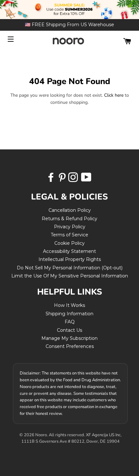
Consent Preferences (70, 346)
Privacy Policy (69, 227)
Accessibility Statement (69, 251)
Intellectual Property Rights (69, 259)
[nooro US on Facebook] (51, 179)
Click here (113, 95)
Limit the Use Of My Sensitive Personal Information (69, 276)
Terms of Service (69, 235)
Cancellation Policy (69, 210)
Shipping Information (69, 314)
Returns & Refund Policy (69, 219)
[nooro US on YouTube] (86, 179)
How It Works (69, 305)
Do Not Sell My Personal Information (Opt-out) (70, 268)
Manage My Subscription (69, 338)
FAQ (70, 322)
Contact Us (69, 330)
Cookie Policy (69, 243)
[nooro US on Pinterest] (62, 179)
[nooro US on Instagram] (73, 179)
